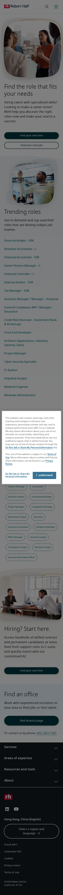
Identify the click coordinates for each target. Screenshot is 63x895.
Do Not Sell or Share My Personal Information (29, 448)
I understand (44, 475)
